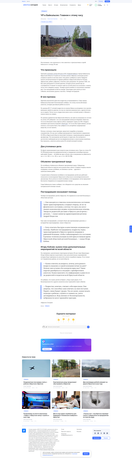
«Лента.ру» (64, 123)
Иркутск (24, 1)
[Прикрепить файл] (46, 327)
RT (49, 108)
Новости (50, 5)
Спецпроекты (73, 5)
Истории (56, 5)
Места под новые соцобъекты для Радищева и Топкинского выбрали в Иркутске (65, 415)
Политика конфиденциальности (67, 434)
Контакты (79, 429)
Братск (28, 1)
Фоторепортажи (64, 5)
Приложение (97, 438)
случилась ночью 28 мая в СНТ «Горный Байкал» (62, 74)
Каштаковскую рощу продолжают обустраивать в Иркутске (65, 383)
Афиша (79, 5)
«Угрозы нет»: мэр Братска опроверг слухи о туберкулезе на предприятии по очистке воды (95, 415)
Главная (44, 5)
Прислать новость (66, 431)
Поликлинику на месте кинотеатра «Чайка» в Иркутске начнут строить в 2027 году (36, 415)
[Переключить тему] (104, 5)
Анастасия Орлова (52, 19)
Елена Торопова (27, 386)
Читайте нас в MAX (46, 21)
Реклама (79, 431)
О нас (62, 429)
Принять (86, 453)
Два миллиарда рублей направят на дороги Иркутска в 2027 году (95, 383)
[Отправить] (88, 327)
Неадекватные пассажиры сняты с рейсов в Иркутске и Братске (35, 383)
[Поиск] (107, 5)
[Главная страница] (30, 5)
